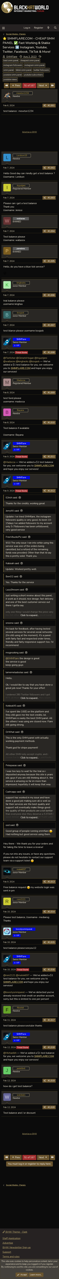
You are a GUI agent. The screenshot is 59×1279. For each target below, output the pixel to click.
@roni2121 (9, 975)
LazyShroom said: (15, 589)
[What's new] (48, 28)
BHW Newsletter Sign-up (17, 1247)
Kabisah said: (12, 563)
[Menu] (3, 28)
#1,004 (51, 231)
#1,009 (51, 392)
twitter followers (41, 70)
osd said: (10, 825)
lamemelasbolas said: (17, 672)
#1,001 (51, 105)
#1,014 (51, 911)
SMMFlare (11, 56)
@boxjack (34, 361)
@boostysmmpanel (14, 992)
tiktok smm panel (23, 70)
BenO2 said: (12, 576)
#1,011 (51, 456)
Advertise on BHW (29, 132)
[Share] (44, 105)
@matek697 (22, 975)
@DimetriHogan (25, 358)
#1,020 (51, 1107)
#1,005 (51, 261)
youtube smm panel (12, 74)
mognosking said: (15, 652)
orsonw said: (12, 623)
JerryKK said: (12, 510)
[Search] (55, 28)
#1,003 (51, 197)
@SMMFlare (12, 658)
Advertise (8, 1242)
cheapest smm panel (29, 60)
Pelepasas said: (14, 765)
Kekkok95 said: (14, 705)
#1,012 (51, 490)
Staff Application (11, 1238)
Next (42, 85)
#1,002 (51, 167)
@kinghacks (22, 361)
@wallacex (9, 361)
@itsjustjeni (40, 358)
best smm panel (10, 60)
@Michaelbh (10, 1053)
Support (7, 1252)
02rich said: (11, 497)
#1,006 (51, 295)
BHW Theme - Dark (16, 1232)
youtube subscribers (33, 74)
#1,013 (51, 881)
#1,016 (51, 969)
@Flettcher (9, 358)
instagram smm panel (35, 65)
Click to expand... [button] (30, 615)
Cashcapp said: (13, 791)
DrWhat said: (13, 732)
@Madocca (9, 462)
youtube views (10, 79)
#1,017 (51, 1020)
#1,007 (51, 325)
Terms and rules (11, 1256)
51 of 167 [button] (29, 85)
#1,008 (51, 352)
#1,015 (51, 942)
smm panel (8, 70)
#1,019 (51, 1080)
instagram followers (12, 65)
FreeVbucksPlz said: (16, 537)
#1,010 (51, 422)
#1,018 (51, 1047)
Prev (17, 85)
